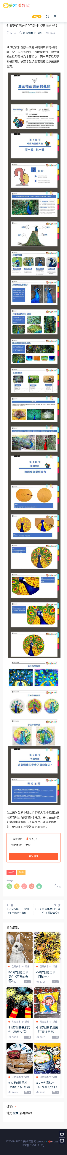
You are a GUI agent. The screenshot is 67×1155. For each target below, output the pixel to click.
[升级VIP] (62, 1134)
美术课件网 (17, 5)
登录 (16, 1113)
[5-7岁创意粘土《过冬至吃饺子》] (47, 1058)
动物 (21, 872)
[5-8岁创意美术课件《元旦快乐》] (20, 1002)
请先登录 (33, 856)
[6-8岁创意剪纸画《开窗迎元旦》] (47, 1002)
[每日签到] (62, 1140)
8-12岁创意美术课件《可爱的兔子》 (18, 976)
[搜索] (47, 17)
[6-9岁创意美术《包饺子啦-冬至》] (20, 1058)
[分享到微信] (9, 886)
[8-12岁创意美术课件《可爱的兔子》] (20, 947)
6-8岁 (11, 872)
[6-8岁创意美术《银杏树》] (47, 947)
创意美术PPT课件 (33, 33)
